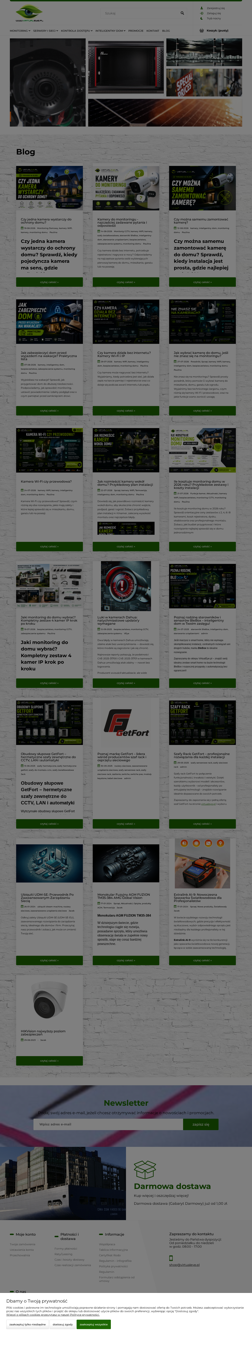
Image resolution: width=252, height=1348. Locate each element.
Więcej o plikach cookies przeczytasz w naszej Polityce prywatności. (53, 1315)
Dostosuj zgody (63, 1324)
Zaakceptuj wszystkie (94, 1324)
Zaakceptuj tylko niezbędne (27, 1324)
